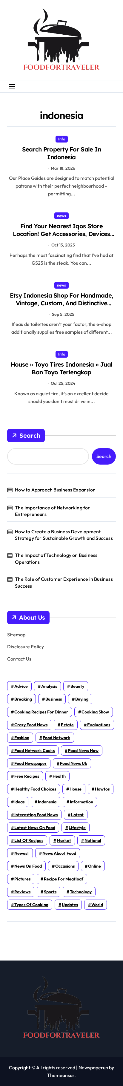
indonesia (47, 802)
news (61, 215)
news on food (28, 866)
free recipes (26, 776)
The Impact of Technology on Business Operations (56, 558)
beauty (77, 686)
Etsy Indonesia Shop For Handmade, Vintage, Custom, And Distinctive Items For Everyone (61, 303)
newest (21, 853)
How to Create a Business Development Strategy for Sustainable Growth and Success (64, 535)
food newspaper (30, 763)
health (59, 776)
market (64, 840)
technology (81, 891)
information (81, 802)
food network (56, 737)
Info (61, 139)
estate (67, 724)
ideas (19, 802)
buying (81, 699)
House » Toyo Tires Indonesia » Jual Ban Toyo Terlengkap (62, 368)
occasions (65, 866)
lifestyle (77, 827)
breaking (23, 699)
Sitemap (16, 635)
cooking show (95, 712)
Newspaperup (93, 1067)
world (97, 904)
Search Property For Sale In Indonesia (61, 153)
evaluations (98, 724)
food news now (83, 750)
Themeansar (60, 1075)
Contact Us (19, 659)
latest (77, 814)
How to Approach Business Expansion (55, 490)
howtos (102, 789)
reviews (22, 891)
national (92, 840)
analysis (49, 686)
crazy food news (30, 724)
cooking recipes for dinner (41, 712)
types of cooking (31, 904)
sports (50, 891)
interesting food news (36, 814)
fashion (21, 737)
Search (29, 435)
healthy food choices (35, 789)
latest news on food (34, 827)
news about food (59, 853)
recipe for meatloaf (63, 879)
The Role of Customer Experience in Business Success (64, 582)
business (53, 699)
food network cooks (34, 750)
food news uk (73, 763)
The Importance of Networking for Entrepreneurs (52, 511)
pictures (22, 879)
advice (21, 686)
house (76, 789)
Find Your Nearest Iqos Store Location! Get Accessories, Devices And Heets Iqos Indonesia (61, 233)
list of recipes (28, 840)
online (94, 866)
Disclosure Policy (25, 647)
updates (70, 904)
